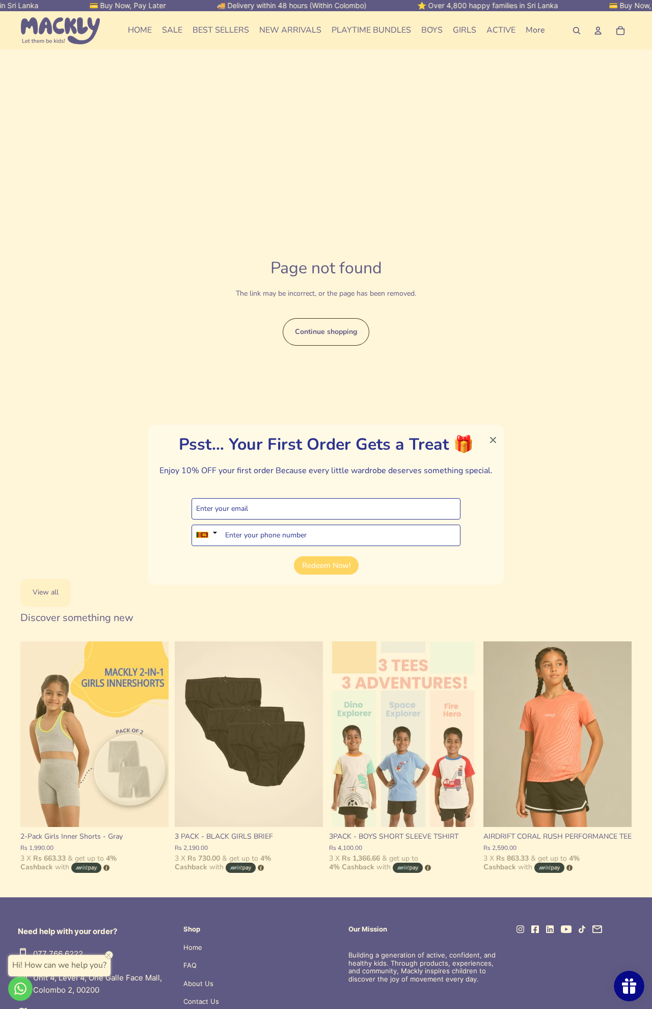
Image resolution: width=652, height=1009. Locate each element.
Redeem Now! (326, 565)
